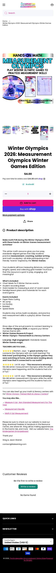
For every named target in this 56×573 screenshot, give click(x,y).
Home (5, 21)
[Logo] (28, 5)
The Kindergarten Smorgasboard (28, 430)
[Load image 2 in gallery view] (16, 130)
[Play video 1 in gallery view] (44, 133)
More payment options (14, 215)
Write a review (28, 486)
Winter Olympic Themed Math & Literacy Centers (27, 394)
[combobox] (28, 13)
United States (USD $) (16, 542)
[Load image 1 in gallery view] (7, 130)
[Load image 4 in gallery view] (35, 130)
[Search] (5, 13)
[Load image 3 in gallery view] (25, 130)
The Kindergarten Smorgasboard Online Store (28, 558)
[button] (52, 4)
